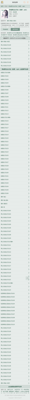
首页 (2, 6)
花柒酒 (15, 12)
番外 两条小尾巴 (11, 20)
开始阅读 (5, 29)
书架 (2, 2)
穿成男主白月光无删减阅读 (14, 33)
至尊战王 (17, 391)
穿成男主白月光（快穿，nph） (17, 6)
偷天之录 (10, 389)
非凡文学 (15, 2)
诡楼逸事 (11, 391)
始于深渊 (5, 391)
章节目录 (15, 29)
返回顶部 (27, 278)
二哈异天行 (17, 389)
